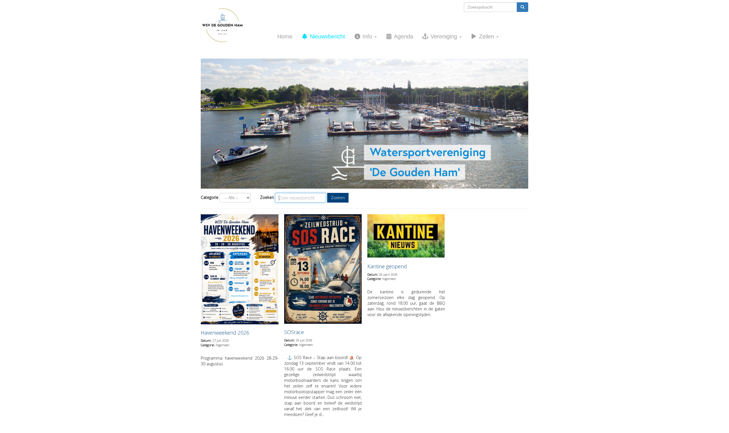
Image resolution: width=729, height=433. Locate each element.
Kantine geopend (387, 266)
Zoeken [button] (338, 197)
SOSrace (294, 332)
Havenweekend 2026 (225, 332)
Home (284, 36)
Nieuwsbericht (326, 36)
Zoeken (267, 197)
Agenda (402, 36)
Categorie (209, 197)
